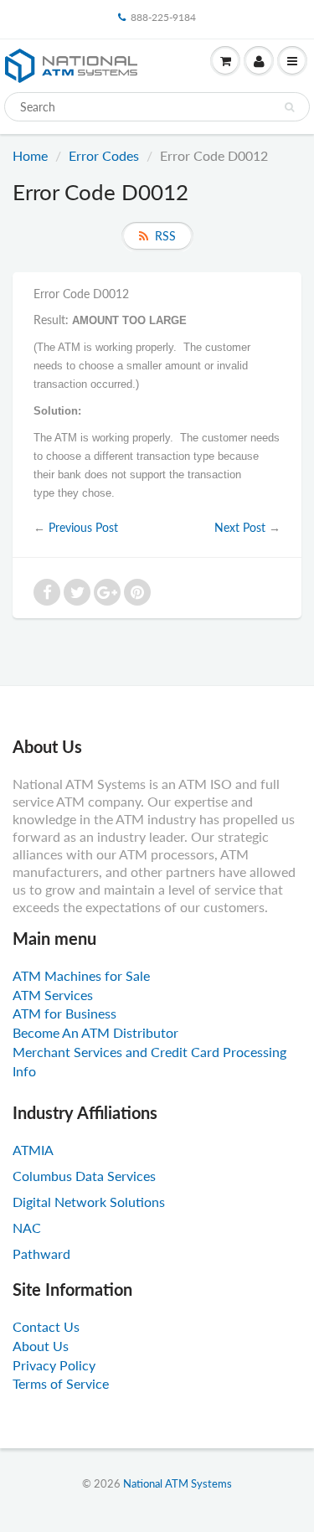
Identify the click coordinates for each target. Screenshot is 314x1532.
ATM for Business (64, 1013)
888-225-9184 (163, 17)
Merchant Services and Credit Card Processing (149, 1052)
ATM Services (53, 995)
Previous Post (83, 527)
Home (30, 155)
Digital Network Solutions (89, 1202)
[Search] (289, 107)
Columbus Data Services (84, 1176)
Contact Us (46, 1326)
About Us (41, 1346)
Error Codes (104, 155)
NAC (27, 1227)
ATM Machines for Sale (81, 975)
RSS (165, 236)
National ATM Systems (177, 1483)
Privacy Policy (54, 1365)
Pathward (41, 1253)
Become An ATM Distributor (95, 1032)
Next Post (239, 527)
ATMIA (33, 1150)
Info (24, 1071)
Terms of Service (61, 1383)
